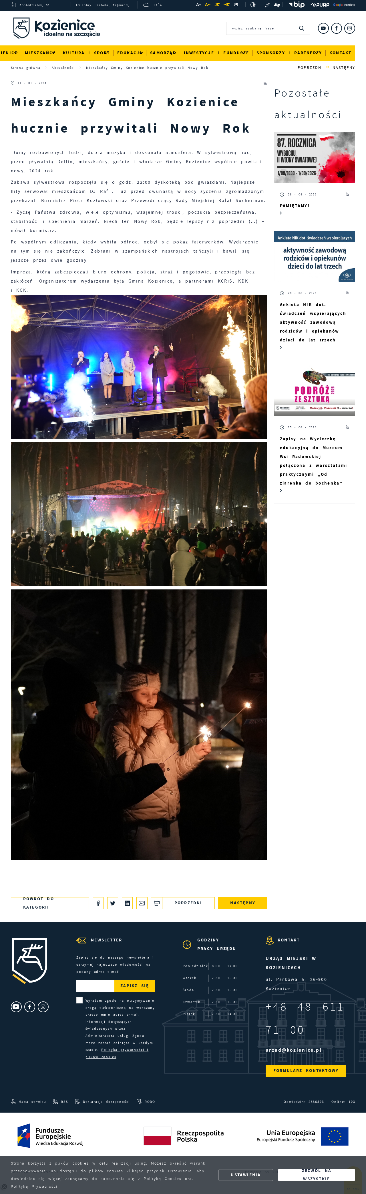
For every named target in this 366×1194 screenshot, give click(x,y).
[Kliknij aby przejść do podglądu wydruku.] (156, 903)
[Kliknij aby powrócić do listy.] (328, 67)
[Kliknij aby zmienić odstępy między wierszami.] (217, 5)
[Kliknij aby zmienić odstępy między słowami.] (226, 5)
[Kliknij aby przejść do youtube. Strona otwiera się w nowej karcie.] (323, 28)
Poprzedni (310, 67)
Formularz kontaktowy (306, 1070)
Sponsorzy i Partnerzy (289, 53)
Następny (344, 67)
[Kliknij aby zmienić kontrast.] (253, 4)
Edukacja (130, 53)
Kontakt (340, 53)
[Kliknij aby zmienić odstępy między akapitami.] (236, 5)
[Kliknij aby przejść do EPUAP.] (320, 5)
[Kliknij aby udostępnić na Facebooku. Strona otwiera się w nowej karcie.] (98, 903)
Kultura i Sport (86, 53)
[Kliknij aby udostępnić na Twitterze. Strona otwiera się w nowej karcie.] (112, 903)
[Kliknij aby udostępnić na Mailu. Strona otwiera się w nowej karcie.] (142, 903)
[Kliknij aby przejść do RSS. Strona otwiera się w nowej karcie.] (265, 83)
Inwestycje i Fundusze (216, 53)
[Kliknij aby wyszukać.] (302, 28)
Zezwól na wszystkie (316, 1175)
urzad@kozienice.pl (294, 1050)
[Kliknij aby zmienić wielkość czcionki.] (198, 5)
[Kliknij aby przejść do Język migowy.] (277, 4)
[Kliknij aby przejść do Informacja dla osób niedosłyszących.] (267, 4)
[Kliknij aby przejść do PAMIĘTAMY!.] (314, 157)
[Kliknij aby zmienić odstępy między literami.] (208, 5)
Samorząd (163, 53)
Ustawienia (246, 1175)
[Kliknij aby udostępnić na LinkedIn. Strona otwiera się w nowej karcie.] (127, 903)
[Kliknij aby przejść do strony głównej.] (61, 29)
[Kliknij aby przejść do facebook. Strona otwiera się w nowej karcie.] (336, 28)
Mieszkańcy (40, 53)
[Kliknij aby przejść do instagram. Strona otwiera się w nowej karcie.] (349, 28)
